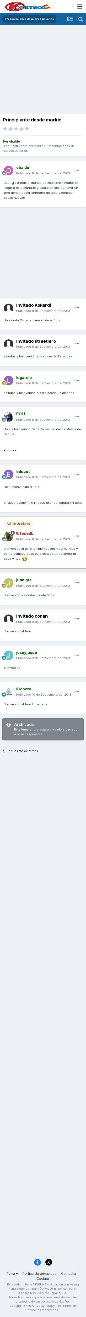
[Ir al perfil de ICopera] (8, 692)
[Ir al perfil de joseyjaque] (8, 655)
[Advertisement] (43, 70)
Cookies (43, 1278)
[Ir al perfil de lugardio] (8, 380)
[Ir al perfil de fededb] (8, 536)
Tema (11, 1273)
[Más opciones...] (77, 170)
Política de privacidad (39, 1273)
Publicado (43, 173)
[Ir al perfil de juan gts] (8, 583)
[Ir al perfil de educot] (8, 474)
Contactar (68, 1273)
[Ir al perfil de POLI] (8, 417)
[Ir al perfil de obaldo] (8, 170)
